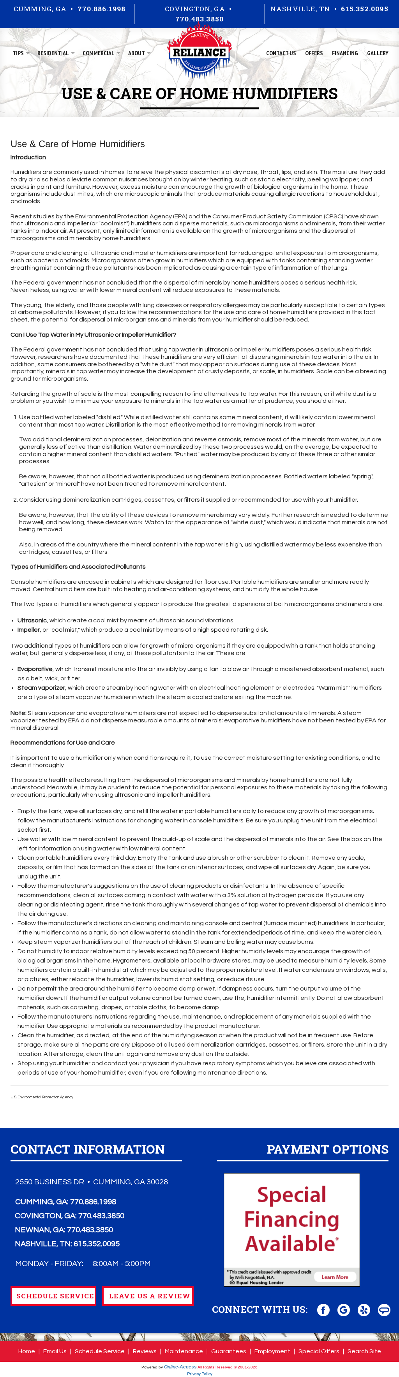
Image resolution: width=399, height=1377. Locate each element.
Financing (345, 53)
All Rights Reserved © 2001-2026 (228, 1367)
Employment (272, 1351)
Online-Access (180, 1367)
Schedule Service (100, 1351)
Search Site (364, 1351)
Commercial (99, 53)
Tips (18, 53)
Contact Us (281, 53)
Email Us (55, 1351)
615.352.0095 (364, 8)
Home (26, 1351)
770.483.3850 (199, 18)
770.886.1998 (101, 8)
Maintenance (184, 1351)
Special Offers (318, 1351)
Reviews (145, 1351)
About (136, 53)
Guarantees (228, 1351)
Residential (53, 53)
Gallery (377, 53)
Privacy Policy (199, 1374)
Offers (314, 53)
